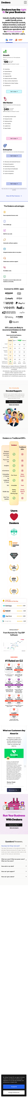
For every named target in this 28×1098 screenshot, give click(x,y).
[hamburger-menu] (25, 2)
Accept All (14, 1086)
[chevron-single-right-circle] (25, 766)
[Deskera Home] (5, 2)
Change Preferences (13, 1092)
